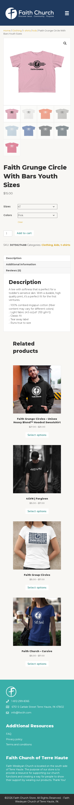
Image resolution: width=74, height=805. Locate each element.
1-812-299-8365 (20, 701)
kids (34, 30)
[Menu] (67, 13)
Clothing (17, 30)
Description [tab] (14, 258)
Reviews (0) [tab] (13, 270)
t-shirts (27, 30)
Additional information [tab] (21, 264)
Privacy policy (14, 739)
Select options (37, 435)
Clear (20, 222)
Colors (7, 215)
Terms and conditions (19, 744)
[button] (65, 43)
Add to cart (24, 233)
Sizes (6, 206)
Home (6, 30)
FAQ (8, 733)
